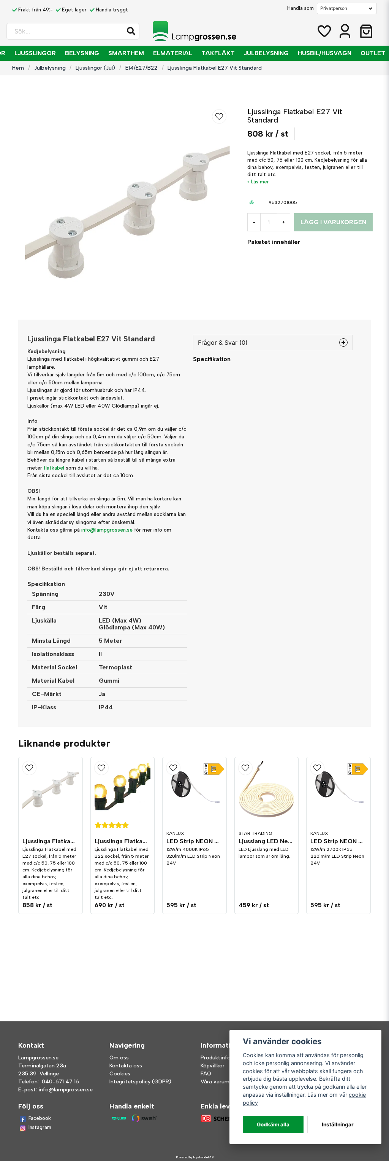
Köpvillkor (213, 1065)
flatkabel (54, 468)
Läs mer (260, 182)
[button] (131, 31)
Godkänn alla (273, 1124)
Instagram (39, 1127)
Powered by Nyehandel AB (194, 1157)
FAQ (206, 1073)
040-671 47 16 (60, 1081)
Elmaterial (172, 53)
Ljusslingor (35, 53)
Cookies (119, 1073)
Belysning (82, 53)
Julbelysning (266, 53)
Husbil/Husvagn (324, 53)
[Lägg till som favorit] (323, 31)
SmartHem (126, 53)
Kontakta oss (125, 1065)
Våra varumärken (222, 1081)
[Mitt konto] (345, 31)
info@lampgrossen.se (107, 530)
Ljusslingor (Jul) (95, 67)
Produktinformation (226, 1057)
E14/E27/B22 (141, 67)
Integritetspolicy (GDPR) (140, 1081)
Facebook (39, 1118)
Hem (18, 67)
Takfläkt (218, 53)
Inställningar (338, 1124)
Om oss (119, 1057)
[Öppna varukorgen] (366, 31)
